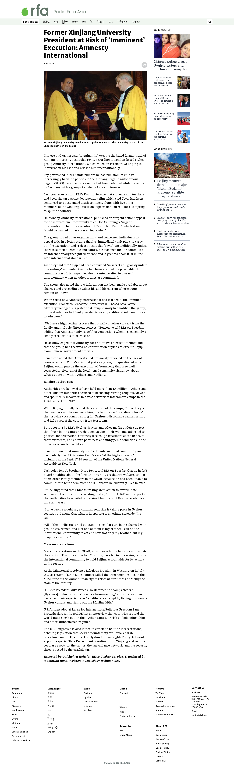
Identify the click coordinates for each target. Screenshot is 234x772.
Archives (88, 710)
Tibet (14, 714)
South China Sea (20, 731)
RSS (122, 730)
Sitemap (160, 710)
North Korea (18, 710)
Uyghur (15, 719)
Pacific (15, 727)
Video (123, 712)
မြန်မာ (65, 21)
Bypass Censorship (165, 706)
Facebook (160, 697)
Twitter (159, 701)
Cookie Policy (162, 748)
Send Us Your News (165, 714)
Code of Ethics (163, 752)
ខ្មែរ (91, 21)
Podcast (124, 693)
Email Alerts (126, 735)
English (136, 21)
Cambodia (17, 693)
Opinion (88, 697)
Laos (14, 701)
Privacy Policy (162, 743)
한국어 (75, 21)
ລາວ (84, 21)
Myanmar (16, 706)
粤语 (56, 21)
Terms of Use (162, 739)
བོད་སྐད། (100, 21)
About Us (160, 730)
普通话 (46, 21)
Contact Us (161, 760)
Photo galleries (127, 716)
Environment (18, 736)
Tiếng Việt (122, 21)
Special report (91, 701)
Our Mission (161, 735)
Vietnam (16, 723)
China (15, 697)
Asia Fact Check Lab (21, 740)
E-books (88, 706)
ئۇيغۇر (110, 21)
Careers (159, 756)
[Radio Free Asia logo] (53, 10)
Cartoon (88, 693)
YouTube (160, 693)
